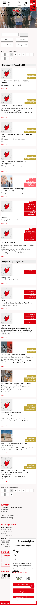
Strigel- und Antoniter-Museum (13, 355)
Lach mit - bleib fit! (8, 243)
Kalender (6, 45)
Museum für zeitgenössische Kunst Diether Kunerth (14, 444)
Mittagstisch (5, 278)
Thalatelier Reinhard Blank (11, 413)
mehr (2, 88)
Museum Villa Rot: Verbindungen (13, 106)
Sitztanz (4, 218)
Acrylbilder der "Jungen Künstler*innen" (16, 384)
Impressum (16, 572)
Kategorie (21, 45)
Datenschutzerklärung (19, 601)
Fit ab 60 (4, 301)
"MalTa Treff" (6, 326)
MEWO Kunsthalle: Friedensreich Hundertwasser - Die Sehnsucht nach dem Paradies (15, 472)
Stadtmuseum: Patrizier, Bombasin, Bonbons (15, 82)
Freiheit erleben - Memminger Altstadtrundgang (12, 189)
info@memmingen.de (9, 518)
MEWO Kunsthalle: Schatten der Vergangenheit (13, 163)
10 (7, 59)
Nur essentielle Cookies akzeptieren (23, 591)
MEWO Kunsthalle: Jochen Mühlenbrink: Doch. (16, 136)
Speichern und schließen (23, 597)
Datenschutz (23, 572)
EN (9, 5)
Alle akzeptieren (23, 585)
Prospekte (7, 556)
